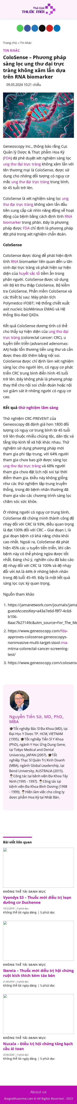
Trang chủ (10, 43)
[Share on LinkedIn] (57, 28)
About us (38, 1091)
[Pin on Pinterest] (49, 28)
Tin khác (26, 43)
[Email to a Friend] (42, 28)
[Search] (72, 9)
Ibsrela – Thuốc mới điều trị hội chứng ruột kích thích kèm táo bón (38, 973)
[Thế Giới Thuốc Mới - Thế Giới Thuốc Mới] (38, 9)
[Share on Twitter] (34, 28)
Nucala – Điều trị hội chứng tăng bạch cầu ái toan (38, 1046)
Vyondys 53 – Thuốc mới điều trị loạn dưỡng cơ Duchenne (37, 900)
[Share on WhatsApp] (20, 28)
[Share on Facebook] (27, 28)
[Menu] (5, 9)
